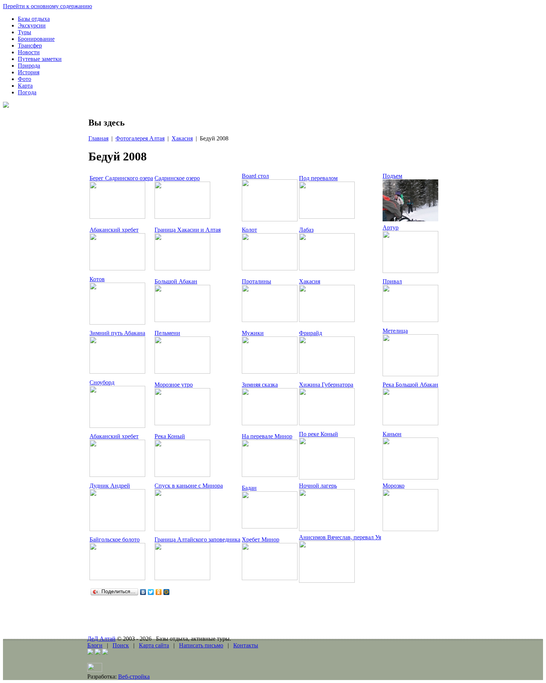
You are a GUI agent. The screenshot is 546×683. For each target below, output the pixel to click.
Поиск (121, 645)
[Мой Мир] (166, 592)
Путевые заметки (40, 59)
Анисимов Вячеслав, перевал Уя (340, 537)
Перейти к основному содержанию (47, 6)
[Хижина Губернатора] (327, 423)
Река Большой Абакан (410, 384)
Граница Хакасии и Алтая (188, 230)
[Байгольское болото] (117, 578)
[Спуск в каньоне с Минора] (182, 529)
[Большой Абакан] (182, 320)
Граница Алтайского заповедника (197, 539)
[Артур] (410, 271)
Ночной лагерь (318, 485)
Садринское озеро (177, 178)
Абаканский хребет (114, 230)
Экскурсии (32, 25)
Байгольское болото (115, 539)
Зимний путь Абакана (117, 333)
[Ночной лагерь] (327, 529)
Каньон (392, 434)
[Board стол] (270, 219)
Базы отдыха (34, 19)
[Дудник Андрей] (117, 529)
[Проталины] (270, 320)
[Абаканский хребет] (117, 268)
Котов (97, 279)
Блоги (95, 645)
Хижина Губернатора (326, 384)
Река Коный (170, 436)
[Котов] (117, 322)
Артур (391, 227)
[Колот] (270, 268)
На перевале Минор (267, 436)
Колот (249, 230)
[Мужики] (270, 371)
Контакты (245, 645)
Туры (24, 32)
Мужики (253, 333)
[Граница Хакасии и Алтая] (182, 268)
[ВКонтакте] (143, 592)
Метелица (395, 331)
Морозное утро (174, 384)
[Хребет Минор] (270, 578)
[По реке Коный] (327, 477)
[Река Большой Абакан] (410, 423)
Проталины (256, 281)
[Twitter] (151, 592)
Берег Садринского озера (121, 178)
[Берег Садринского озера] (117, 217)
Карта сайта (154, 645)
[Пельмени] (182, 371)
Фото (24, 79)
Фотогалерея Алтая (140, 138)
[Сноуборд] (117, 426)
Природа (29, 65)
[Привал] (410, 320)
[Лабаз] (327, 268)
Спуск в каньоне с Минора (189, 485)
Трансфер (30, 45)
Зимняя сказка (260, 384)
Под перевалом (318, 178)
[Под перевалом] (327, 217)
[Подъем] (410, 219)
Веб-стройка (134, 676)
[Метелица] (410, 374)
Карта (25, 85)
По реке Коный (318, 434)
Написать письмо (201, 645)
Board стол (255, 176)
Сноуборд (102, 382)
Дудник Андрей (110, 485)
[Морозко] (410, 529)
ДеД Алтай (101, 638)
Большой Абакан (176, 281)
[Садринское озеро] (182, 217)
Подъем (392, 176)
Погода (27, 92)
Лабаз (306, 230)
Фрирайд (310, 333)
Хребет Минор (260, 539)
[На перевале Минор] (270, 475)
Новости (29, 52)
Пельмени (167, 333)
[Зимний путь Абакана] (117, 371)
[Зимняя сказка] (270, 423)
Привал (392, 281)
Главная (98, 138)
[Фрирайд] (327, 371)
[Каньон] (410, 477)
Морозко (393, 485)
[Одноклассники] (159, 592)
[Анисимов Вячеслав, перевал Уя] (327, 581)
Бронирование (36, 39)
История (28, 72)
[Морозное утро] (182, 423)
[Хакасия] (327, 320)
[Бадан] (270, 526)
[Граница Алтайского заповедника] (182, 578)
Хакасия (182, 138)
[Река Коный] (182, 475)
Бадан (249, 488)
